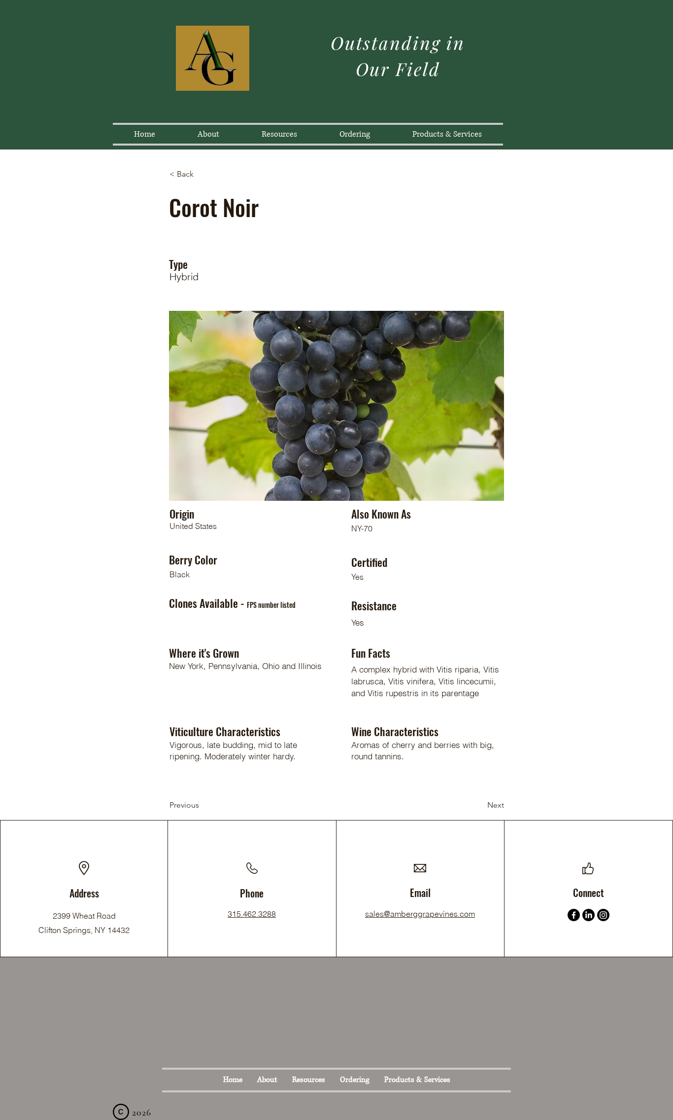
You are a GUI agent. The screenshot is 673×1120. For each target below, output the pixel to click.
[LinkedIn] (588, 915)
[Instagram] (603, 915)
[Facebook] (574, 915)
